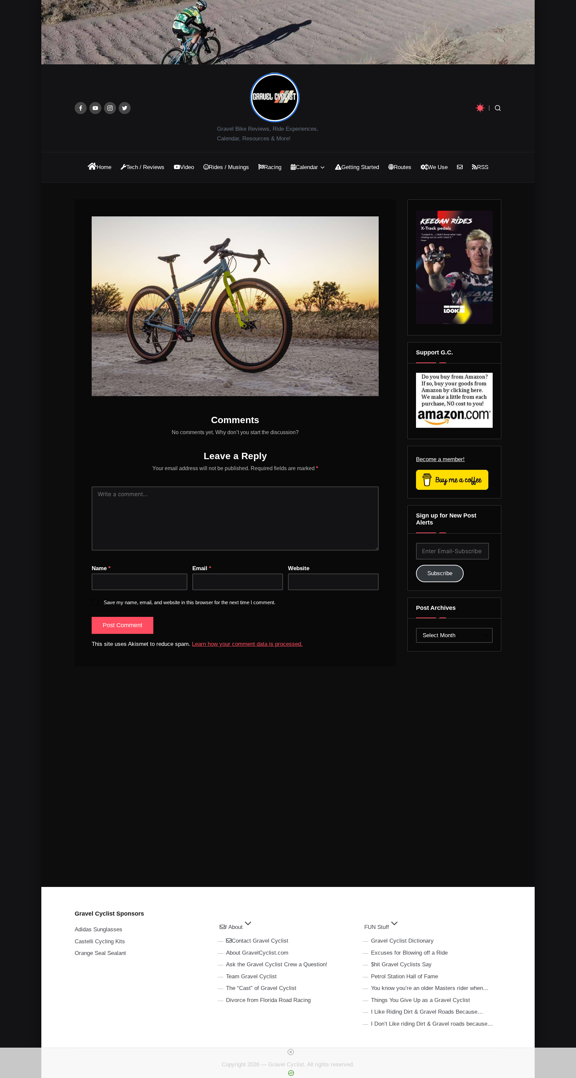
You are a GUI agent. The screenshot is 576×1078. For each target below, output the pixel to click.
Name (101, 568)
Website (298, 568)
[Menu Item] (81, 108)
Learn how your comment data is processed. (247, 644)
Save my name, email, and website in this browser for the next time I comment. (189, 602)
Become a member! (440, 459)
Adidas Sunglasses (98, 929)
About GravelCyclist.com (257, 953)
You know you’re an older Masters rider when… (430, 988)
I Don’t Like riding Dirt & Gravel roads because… (432, 1024)
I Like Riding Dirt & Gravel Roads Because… (427, 1012)
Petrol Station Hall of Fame (404, 976)
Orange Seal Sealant (100, 953)
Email (201, 568)
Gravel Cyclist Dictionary (402, 941)
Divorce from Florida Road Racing (268, 1000)
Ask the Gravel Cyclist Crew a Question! (276, 964)
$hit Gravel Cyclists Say (401, 964)
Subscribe (439, 573)
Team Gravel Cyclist (251, 976)
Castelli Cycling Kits (100, 941)
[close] (291, 1052)
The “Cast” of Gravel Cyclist (261, 988)
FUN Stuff (376, 927)
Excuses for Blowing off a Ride (409, 953)
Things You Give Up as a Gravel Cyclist (420, 1000)
